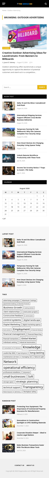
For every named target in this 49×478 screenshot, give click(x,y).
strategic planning (27, 381)
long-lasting (37, 352)
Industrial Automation (27, 342)
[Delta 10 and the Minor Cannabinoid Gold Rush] (8, 106)
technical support (11, 387)
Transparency (33, 387)
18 (12, 207)
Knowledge (31, 347)
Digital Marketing (11, 324)
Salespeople (26, 372)
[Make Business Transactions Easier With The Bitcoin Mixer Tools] (8, 448)
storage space (8, 382)
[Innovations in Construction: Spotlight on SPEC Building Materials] (8, 423)
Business (6, 48)
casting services (29, 308)
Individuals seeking (10, 342)
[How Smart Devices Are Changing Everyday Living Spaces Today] (8, 146)
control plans (29, 316)
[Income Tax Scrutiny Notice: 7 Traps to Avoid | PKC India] (8, 170)
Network (10, 361)
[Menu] (3, 3)
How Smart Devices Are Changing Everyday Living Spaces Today (30, 144)
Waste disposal (7, 392)
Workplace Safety (29, 392)
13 (24, 203)
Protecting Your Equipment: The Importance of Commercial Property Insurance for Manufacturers (31, 408)
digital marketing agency (32, 325)
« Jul (4, 218)
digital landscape (32, 320)
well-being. (17, 392)
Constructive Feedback (13, 315)
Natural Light (39, 357)
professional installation (11, 372)
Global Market (28, 338)
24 (5, 211)
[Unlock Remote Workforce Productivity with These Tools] (8, 158)
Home (4, 10)
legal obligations (22, 353)
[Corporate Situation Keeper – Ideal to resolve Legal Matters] (8, 435)
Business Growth (12, 307)
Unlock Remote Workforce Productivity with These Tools (28, 156)
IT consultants (7, 348)
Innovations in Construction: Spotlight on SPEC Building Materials (31, 421)
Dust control (6, 330)
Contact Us (19, 465)
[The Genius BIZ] (24, 3)
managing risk (27, 357)
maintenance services (11, 357)
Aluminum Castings (29, 300)
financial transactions (10, 339)
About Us (30, 465)
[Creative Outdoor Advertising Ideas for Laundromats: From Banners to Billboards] (24, 36)
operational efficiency (19, 367)
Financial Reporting (34, 334)
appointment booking (9, 303)
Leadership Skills (9, 353)
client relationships (11, 311)
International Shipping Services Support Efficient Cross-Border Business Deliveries (29, 117)
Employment (21, 329)
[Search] (45, 3)
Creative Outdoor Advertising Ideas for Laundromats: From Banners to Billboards (24, 55)
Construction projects (30, 312)
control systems (12, 320)
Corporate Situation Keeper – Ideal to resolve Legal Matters (31, 434)
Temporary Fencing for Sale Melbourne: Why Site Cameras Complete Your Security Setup (29, 131)
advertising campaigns (11, 300)
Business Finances (24, 303)
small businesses (14, 376)
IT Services (17, 348)
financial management (14, 334)
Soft (30, 376)
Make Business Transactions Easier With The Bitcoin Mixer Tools (30, 446)
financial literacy (37, 330)
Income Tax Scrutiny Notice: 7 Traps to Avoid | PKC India (31, 169)
